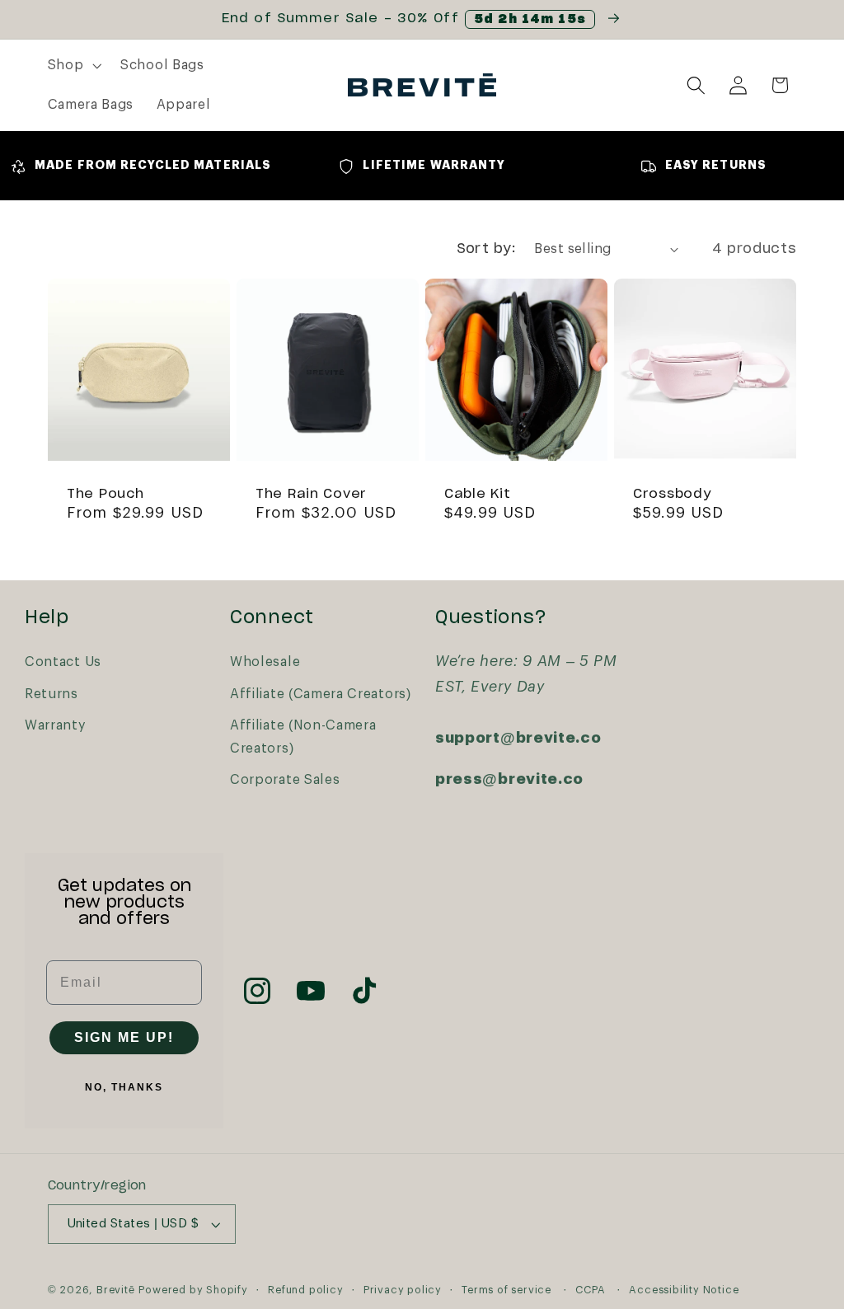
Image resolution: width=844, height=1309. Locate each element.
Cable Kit (477, 494)
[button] (73, 66)
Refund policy (305, 1290)
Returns (51, 694)
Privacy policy (402, 1290)
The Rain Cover (311, 494)
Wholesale (265, 662)
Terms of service (506, 1290)
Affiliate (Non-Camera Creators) (303, 736)
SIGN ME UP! (124, 1037)
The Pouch (105, 494)
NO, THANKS (124, 1087)
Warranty (56, 725)
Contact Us (63, 662)
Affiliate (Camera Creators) (320, 694)
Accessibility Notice (683, 1290)
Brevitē (115, 1290)
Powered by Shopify (193, 1290)
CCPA (590, 1290)
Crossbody (671, 494)
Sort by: (486, 249)
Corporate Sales (285, 779)
